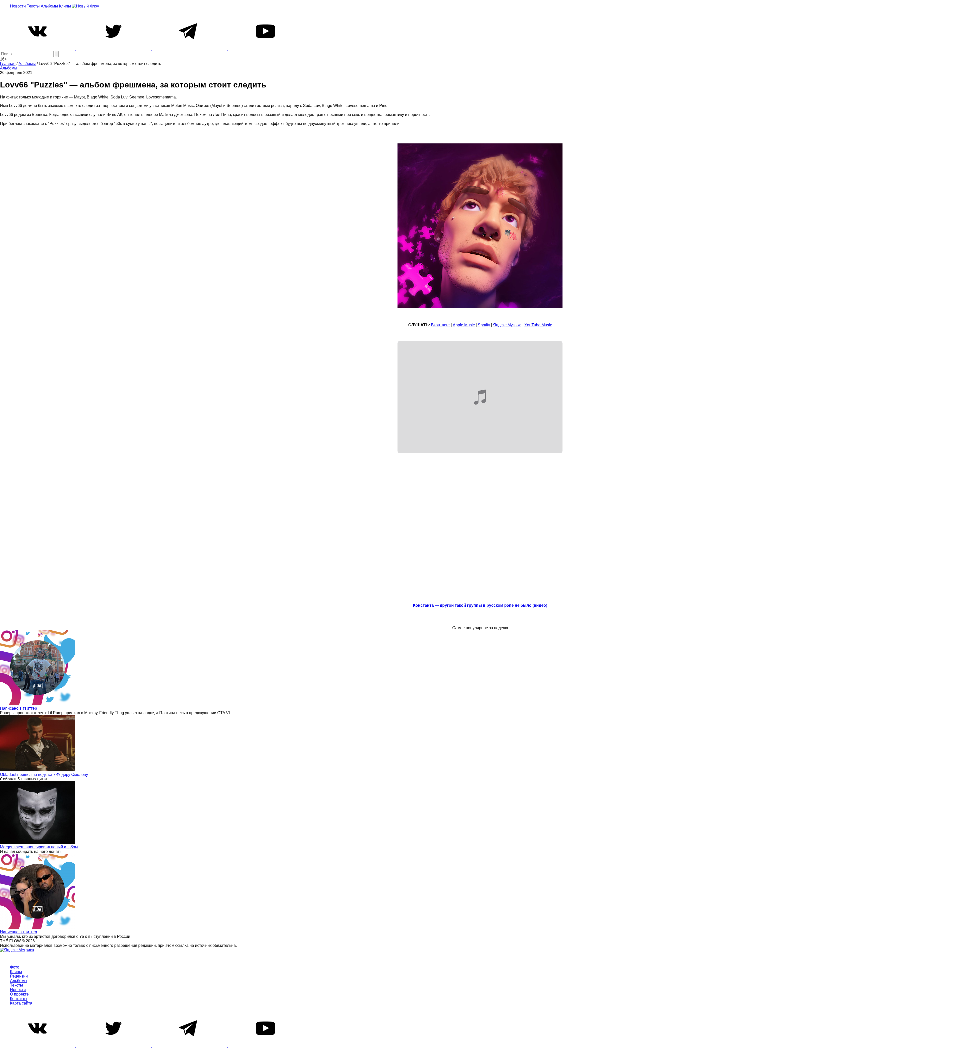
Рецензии (19, 976)
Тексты (33, 6)
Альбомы (49, 6)
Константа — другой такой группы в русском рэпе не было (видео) (480, 605)
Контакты (18, 999)
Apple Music (464, 325)
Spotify (484, 325)
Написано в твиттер (18, 708)
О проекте (19, 994)
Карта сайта (21, 1003)
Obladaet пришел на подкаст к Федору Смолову (44, 774)
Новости (18, 6)
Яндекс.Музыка (507, 325)
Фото (14, 967)
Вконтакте (440, 325)
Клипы (65, 6)
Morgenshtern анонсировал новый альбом (39, 847)
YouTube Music (538, 325)
